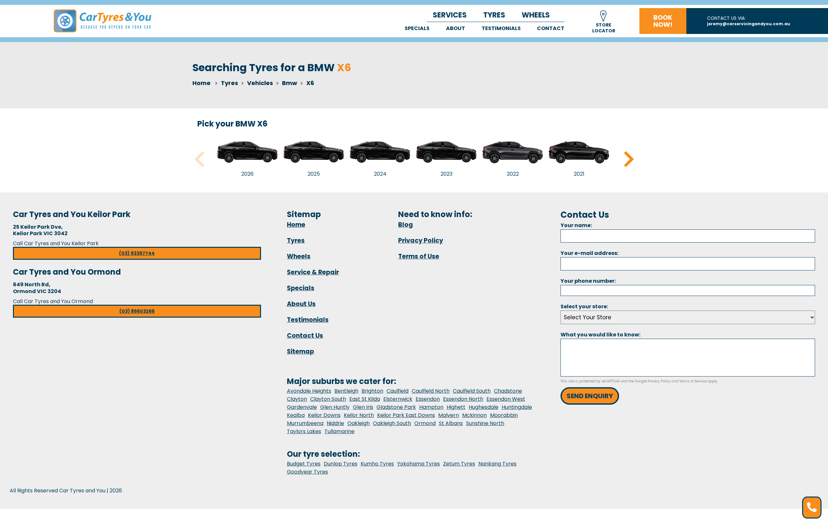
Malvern (448, 415)
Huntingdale (517, 407)
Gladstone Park (396, 407)
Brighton (372, 391)
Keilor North (359, 415)
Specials (417, 28)
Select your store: (584, 306)
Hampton (431, 407)
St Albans (451, 423)
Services (450, 15)
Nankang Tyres (497, 463)
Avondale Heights (309, 391)
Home (201, 83)
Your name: (576, 225)
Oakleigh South (392, 423)
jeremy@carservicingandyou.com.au (748, 24)
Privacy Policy (420, 240)
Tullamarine (339, 431)
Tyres (494, 15)
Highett (456, 407)
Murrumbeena (305, 423)
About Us (301, 304)
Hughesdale (483, 407)
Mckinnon (474, 415)
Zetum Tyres (459, 463)
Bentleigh (346, 391)
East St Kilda (364, 399)
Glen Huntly (335, 407)
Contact (550, 28)
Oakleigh (358, 423)
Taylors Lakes (304, 431)
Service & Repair (313, 272)
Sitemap (300, 351)
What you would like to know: (600, 334)
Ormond (425, 423)
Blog (405, 224)
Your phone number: (588, 281)
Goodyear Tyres (307, 472)
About (455, 28)
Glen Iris (363, 407)
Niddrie (335, 423)
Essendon (428, 399)
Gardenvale (302, 407)
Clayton (297, 399)
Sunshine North (485, 423)
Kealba (296, 415)
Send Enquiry (590, 395)
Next (629, 159)
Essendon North (463, 399)
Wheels (536, 15)
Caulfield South (472, 391)
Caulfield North (431, 391)
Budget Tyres (304, 463)
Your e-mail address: (589, 253)
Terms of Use (418, 256)
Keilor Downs (324, 415)
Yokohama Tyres (418, 463)
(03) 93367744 (137, 253)
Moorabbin (504, 415)
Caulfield (398, 391)
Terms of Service (693, 381)
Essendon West (505, 399)
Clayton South (328, 399)
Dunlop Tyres (340, 463)
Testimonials (501, 28)
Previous (199, 159)
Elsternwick (397, 399)
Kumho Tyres (377, 463)
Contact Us (305, 335)
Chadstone (508, 391)
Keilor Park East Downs (406, 415)
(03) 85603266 (137, 311)
